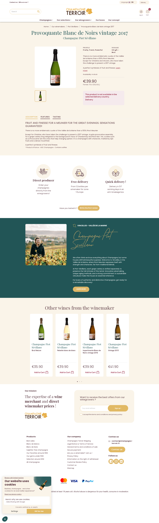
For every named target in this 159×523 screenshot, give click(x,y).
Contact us (13, 2)
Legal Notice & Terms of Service (80, 444)
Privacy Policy (72, 456)
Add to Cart (39, 372)
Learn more (81, 289)
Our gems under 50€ (35, 456)
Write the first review (89, 208)
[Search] (38, 11)
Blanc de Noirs (32, 447)
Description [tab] (31, 117)
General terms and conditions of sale (82, 447)
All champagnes (33, 462)
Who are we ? (23, 2)
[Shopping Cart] (147, 11)
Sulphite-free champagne (37, 450)
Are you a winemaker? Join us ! (79, 453)
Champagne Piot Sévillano (79, 38)
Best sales (31, 441)
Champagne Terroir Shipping (79, 441)
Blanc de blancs (33, 444)
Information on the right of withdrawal (82, 459)
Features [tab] (45, 117)
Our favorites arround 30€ (37, 453)
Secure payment (74, 450)
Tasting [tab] (57, 117)
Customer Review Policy (77, 462)
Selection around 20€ (35, 459)
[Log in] (141, 11)
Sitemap (70, 468)
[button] (77, 381)
